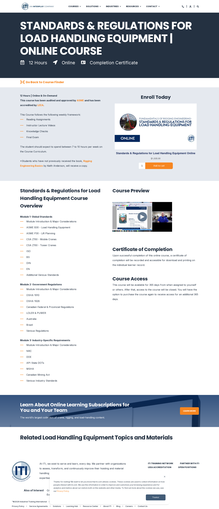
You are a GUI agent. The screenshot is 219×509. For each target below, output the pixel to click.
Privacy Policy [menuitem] (18, 506)
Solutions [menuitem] (92, 6)
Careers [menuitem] (129, 506)
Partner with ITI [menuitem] (189, 463)
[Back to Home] (38, 6)
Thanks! (155, 497)
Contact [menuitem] (151, 6)
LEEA (40, 105)
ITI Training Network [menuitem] (160, 463)
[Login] (190, 6)
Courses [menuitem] (73, 6)
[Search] (198, 6)
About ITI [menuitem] (107, 506)
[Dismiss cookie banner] (165, 476)
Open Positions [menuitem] (187, 467)
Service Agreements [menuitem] (38, 506)
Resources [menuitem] (132, 6)
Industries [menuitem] (112, 6)
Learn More (189, 410)
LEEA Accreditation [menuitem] (159, 467)
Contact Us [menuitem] (142, 506)
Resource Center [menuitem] (90, 506)
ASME (80, 100)
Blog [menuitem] (118, 506)
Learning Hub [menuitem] (72, 506)
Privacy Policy (63, 491)
